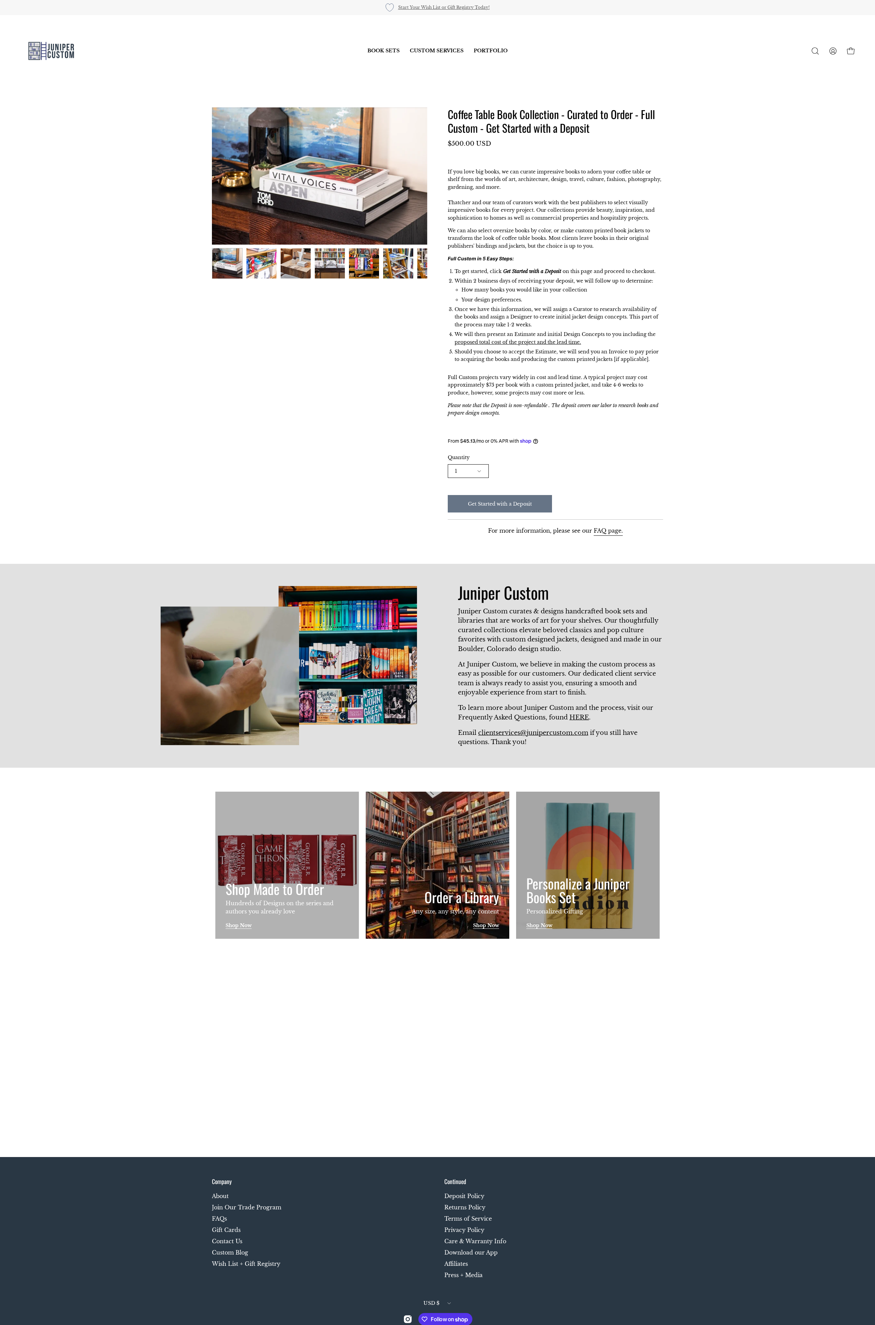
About (220, 1196)
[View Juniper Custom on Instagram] (408, 1319)
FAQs (219, 1218)
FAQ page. (608, 530)
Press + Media (463, 1275)
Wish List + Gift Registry (246, 1263)
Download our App (471, 1252)
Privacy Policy (464, 1229)
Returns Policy (464, 1207)
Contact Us (227, 1241)
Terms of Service (468, 1218)
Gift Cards (226, 1229)
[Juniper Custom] (51, 51)
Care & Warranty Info (475, 1241)
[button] (383, 51)
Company (222, 1181)
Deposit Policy (464, 1196)
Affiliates (456, 1263)
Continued (455, 1181)
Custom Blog (230, 1252)
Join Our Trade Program (246, 1207)
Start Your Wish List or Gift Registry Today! (444, 7)
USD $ (431, 1303)
